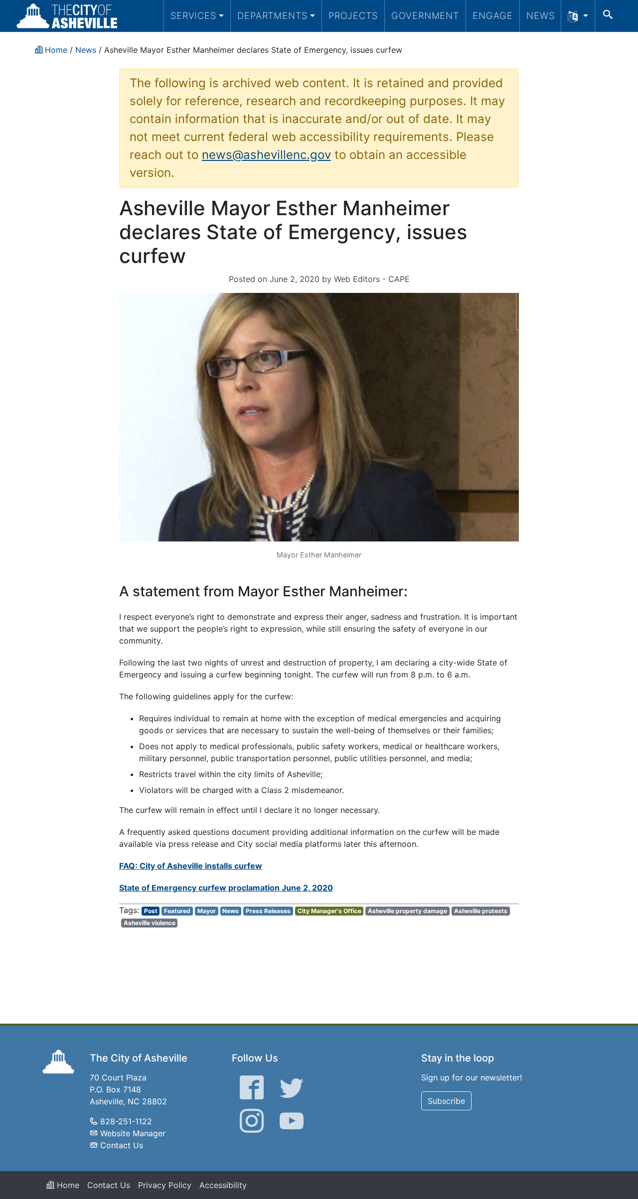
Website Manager (132, 1133)
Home (66, 1185)
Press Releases (268, 911)
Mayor (206, 911)
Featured (177, 911)
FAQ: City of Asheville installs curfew (190, 866)
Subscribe (446, 1101)
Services (193, 15)
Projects (353, 15)
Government (425, 15)
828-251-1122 (126, 1121)
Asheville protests (480, 911)
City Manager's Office (329, 911)
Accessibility (223, 1185)
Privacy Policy (164, 1185)
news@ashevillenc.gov (266, 154)
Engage (493, 15)
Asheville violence (149, 923)
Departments (272, 15)
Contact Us (121, 1145)
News (540, 15)
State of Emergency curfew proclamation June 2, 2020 (226, 888)
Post (151, 911)
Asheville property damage (407, 911)
